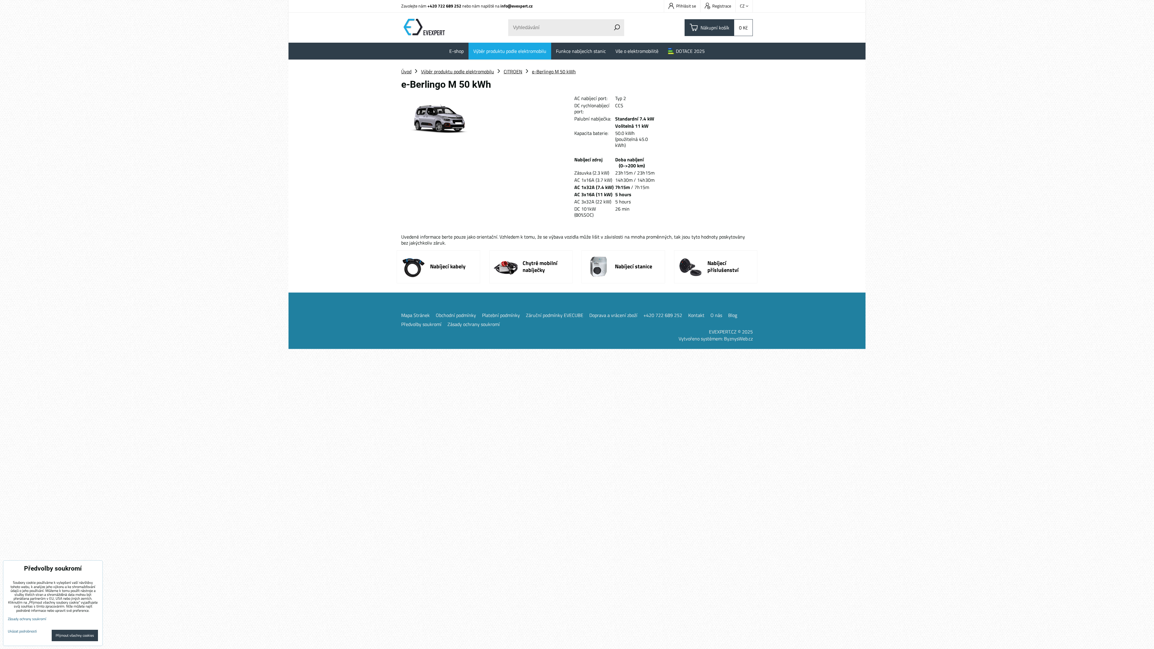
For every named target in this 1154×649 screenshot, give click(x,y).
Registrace (721, 6)
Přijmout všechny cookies (75, 635)
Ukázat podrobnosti (22, 631)
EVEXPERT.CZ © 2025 (731, 331)
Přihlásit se (686, 6)
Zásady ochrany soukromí (473, 324)
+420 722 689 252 (444, 6)
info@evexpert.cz (516, 6)
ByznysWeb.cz (738, 338)
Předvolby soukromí (421, 324)
